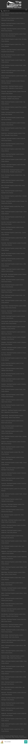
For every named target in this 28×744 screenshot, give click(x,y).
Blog (13, 737)
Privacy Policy (8, 737)
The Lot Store (7, 741)
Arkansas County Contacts (21, 737)
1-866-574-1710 (6, 10)
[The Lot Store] (14, 8)
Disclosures (2, 738)
